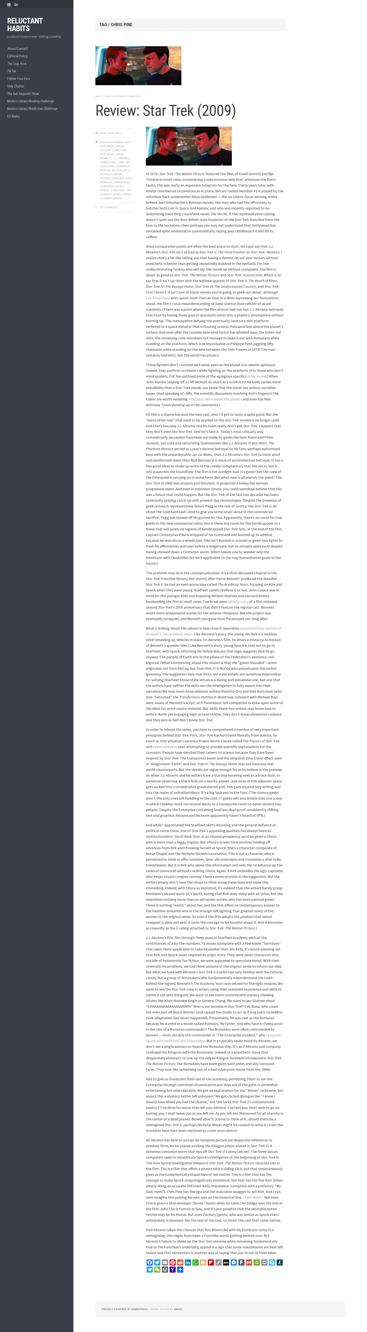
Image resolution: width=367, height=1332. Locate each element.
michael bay (120, 170)
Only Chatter (15, 86)
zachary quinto (111, 198)
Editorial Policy (17, 56)
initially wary (238, 601)
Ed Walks (13, 116)
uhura (127, 194)
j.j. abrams (121, 158)
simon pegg (122, 182)
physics (105, 178)
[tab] (9, 5)
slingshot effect (112, 186)
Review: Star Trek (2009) (165, 111)
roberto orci (122, 178)
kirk (112, 166)
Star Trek (114, 133)
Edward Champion (127, 96)
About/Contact (17, 49)
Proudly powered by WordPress (125, 1309)
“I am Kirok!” (253, 1197)
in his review (256, 376)
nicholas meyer (111, 174)
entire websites (165, 746)
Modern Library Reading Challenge (30, 101)
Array (178, 1309)
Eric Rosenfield (158, 297)
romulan (106, 182)
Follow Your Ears (18, 79)
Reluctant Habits (25, 24)
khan (103, 166)
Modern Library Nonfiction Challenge (32, 109)
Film (103, 133)
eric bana (107, 154)
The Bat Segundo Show (23, 94)
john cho (124, 162)
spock (104, 190)
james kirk (107, 162)
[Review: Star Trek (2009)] (191, 66)
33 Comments (109, 207)
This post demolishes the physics (215, 399)
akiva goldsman (111, 142)
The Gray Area (16, 64)
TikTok (11, 71)
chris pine (119, 150)
